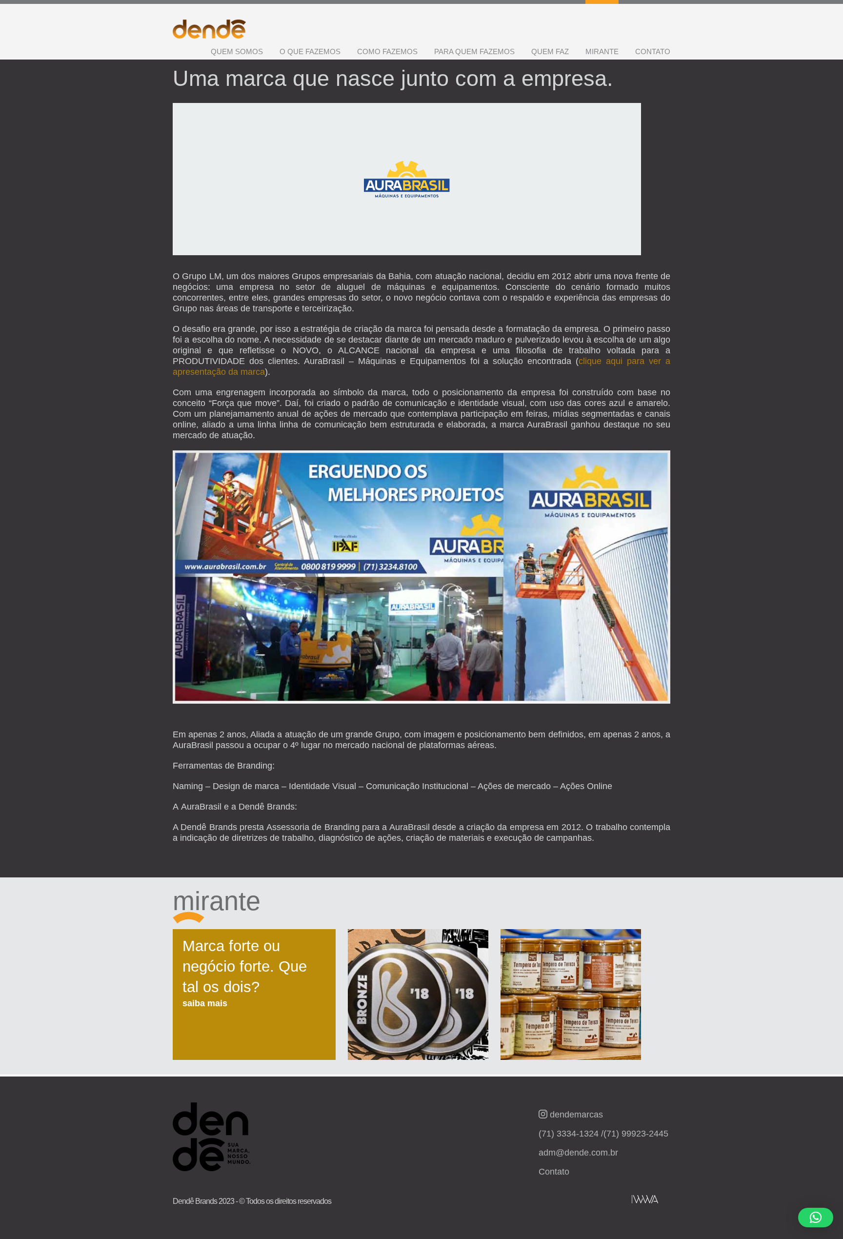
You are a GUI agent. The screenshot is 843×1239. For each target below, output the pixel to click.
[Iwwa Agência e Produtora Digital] (645, 1199)
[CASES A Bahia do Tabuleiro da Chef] (571, 999)
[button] (815, 1217)
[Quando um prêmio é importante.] (418, 999)
